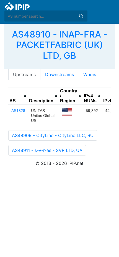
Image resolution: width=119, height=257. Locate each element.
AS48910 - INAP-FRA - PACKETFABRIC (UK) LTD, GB (59, 45)
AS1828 (18, 110)
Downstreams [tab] (59, 74)
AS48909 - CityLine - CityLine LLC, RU (53, 135)
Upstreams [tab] (24, 74)
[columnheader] (18, 96)
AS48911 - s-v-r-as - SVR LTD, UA (47, 150)
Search (81, 16)
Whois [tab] (89, 74)
